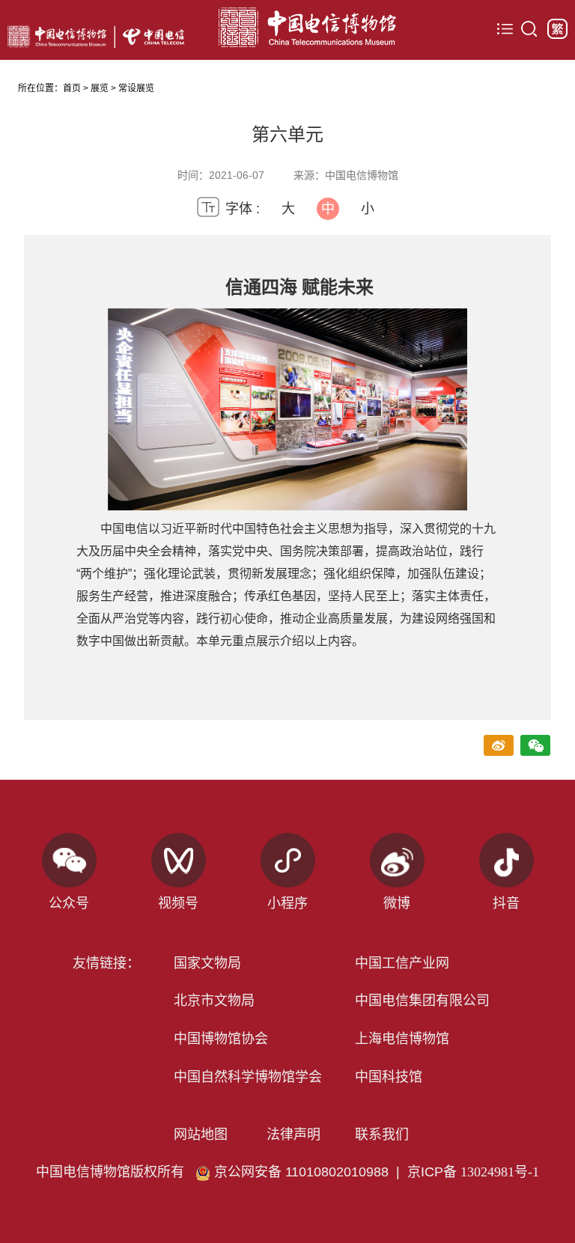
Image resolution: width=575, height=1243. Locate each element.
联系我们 (382, 1134)
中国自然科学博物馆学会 (248, 1076)
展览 (100, 88)
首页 (72, 88)
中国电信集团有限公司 (422, 1000)
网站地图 (201, 1134)
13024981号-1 (499, 1171)
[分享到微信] (536, 746)
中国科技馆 (388, 1076)
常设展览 (136, 88)
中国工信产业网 (402, 963)
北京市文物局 (214, 1000)
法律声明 (293, 1134)
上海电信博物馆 (402, 1038)
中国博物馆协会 (221, 1038)
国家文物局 (207, 963)
